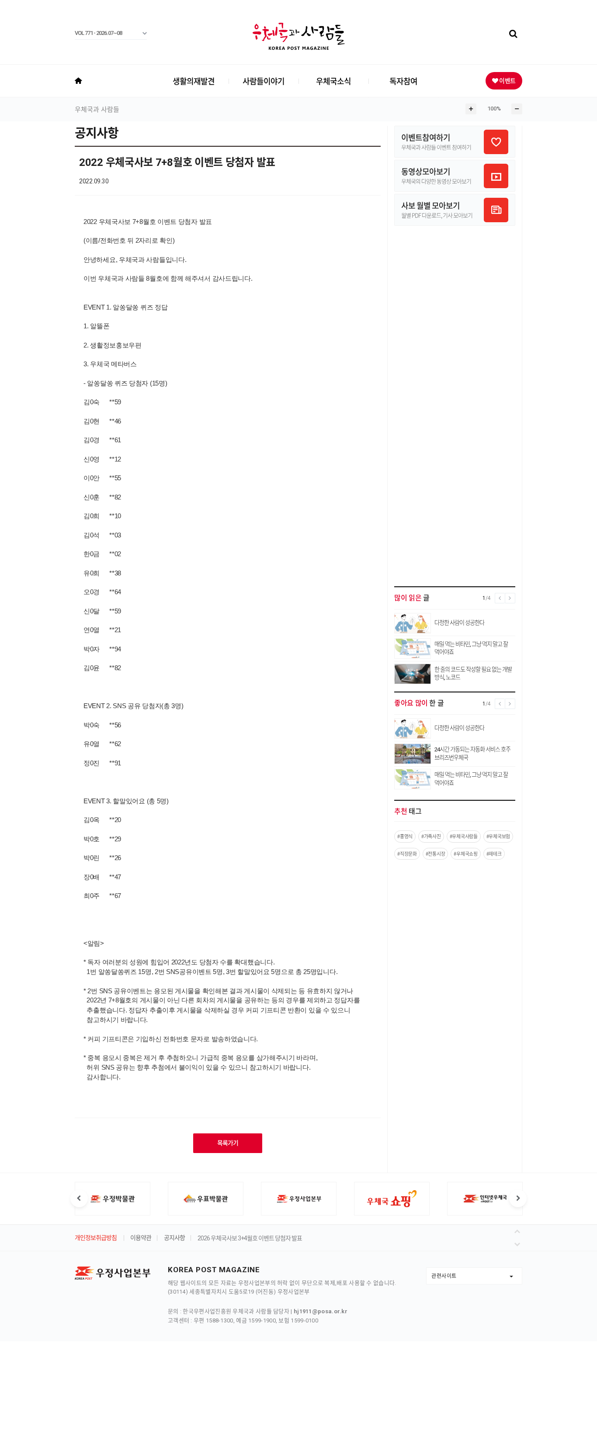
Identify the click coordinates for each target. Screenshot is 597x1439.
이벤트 (507, 80)
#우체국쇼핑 (465, 853)
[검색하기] (513, 34)
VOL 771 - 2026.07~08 (98, 33)
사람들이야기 (264, 81)
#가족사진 (431, 836)
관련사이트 (444, 1276)
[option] (112, 1198)
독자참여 (403, 81)
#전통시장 (435, 853)
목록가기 (227, 1142)
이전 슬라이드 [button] (79, 1198)
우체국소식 (333, 81)
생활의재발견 (194, 81)
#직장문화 (407, 853)
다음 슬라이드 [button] (518, 1198)
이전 (518, 1230)
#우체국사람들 (464, 836)
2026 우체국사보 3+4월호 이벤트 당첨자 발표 (250, 1238)
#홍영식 (405, 836)
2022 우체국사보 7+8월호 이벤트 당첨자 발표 (177, 162)
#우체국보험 (498, 836)
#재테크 (494, 853)
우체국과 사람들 (97, 110)
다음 (518, 1242)
